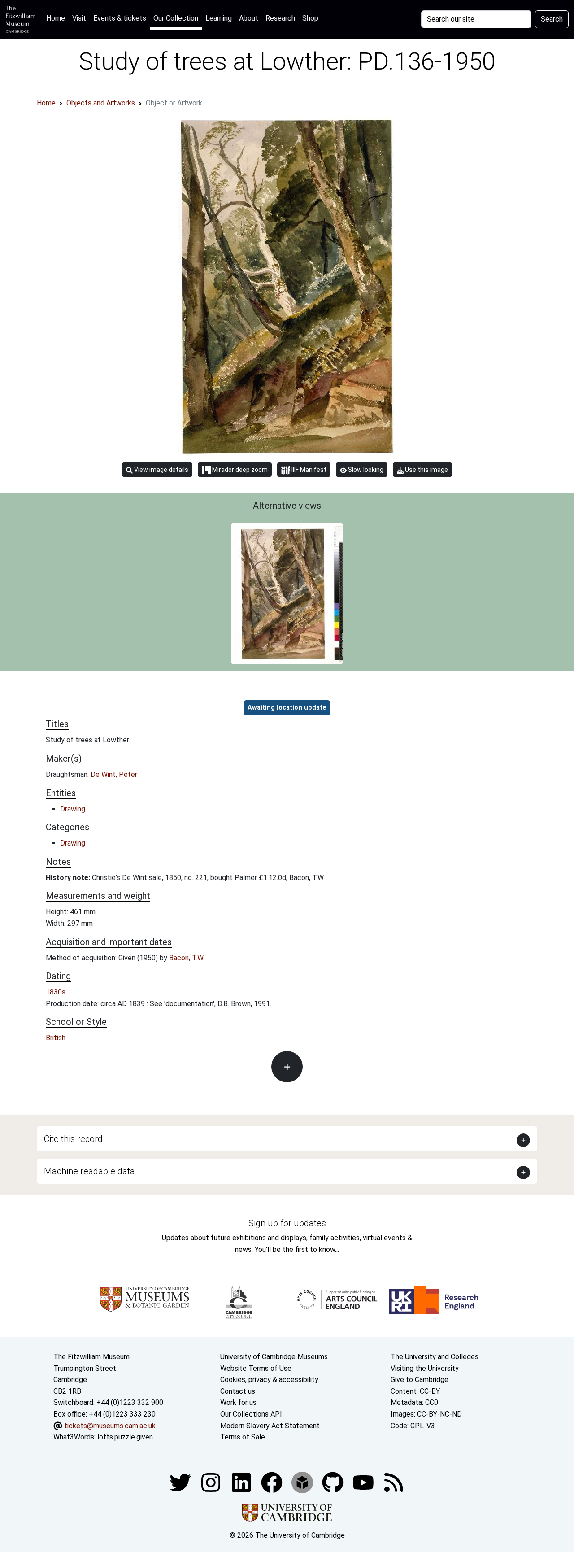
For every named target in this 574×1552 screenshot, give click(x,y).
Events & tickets (119, 18)
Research (280, 18)
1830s (55, 992)
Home (57, 17)
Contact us (237, 1391)
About (248, 18)
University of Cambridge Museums (274, 1356)
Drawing (72, 809)
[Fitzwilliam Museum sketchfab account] (303, 1482)
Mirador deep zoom (239, 469)
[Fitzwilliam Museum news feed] (393, 1482)
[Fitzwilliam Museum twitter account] (181, 1482)
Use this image (426, 469)
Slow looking (365, 469)
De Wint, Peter (114, 774)
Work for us (238, 1402)
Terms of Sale (242, 1437)
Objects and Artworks (100, 103)
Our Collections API (251, 1414)
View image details (160, 469)
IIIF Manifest (308, 469)
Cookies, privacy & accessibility (269, 1379)
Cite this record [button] (73, 1138)
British (55, 1037)
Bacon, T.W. (186, 958)
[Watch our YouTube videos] (364, 1482)
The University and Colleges (434, 1356)
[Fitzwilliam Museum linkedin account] (272, 1482)
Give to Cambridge (419, 1379)
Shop (310, 18)
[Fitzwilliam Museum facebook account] (242, 1482)
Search (552, 19)
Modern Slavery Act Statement (270, 1425)
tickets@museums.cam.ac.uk (110, 1425)
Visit (79, 18)
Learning (218, 18)
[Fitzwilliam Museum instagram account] (211, 1482)
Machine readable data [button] (89, 1171)
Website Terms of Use (255, 1368)
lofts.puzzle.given (125, 1437)
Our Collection (175, 18)
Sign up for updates (287, 1223)
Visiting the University (425, 1368)
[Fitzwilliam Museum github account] (333, 1482)
